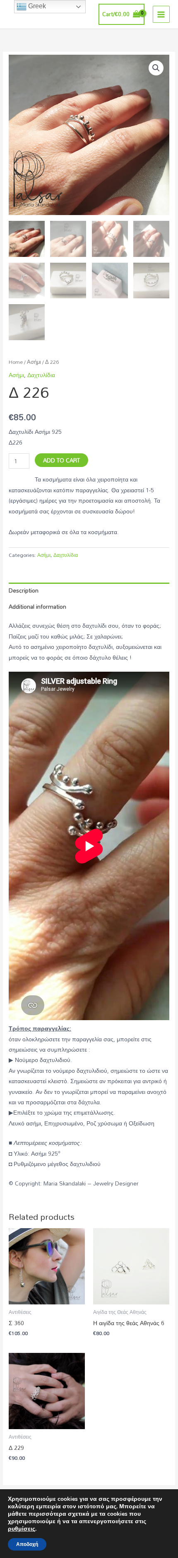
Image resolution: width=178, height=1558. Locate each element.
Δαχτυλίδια (41, 374)
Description (23, 590)
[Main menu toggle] (161, 14)
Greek (36, 6)
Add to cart (61, 460)
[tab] (89, 591)
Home (16, 362)
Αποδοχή (27, 1544)
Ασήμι (34, 362)
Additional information (37, 606)
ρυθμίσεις (21, 1529)
